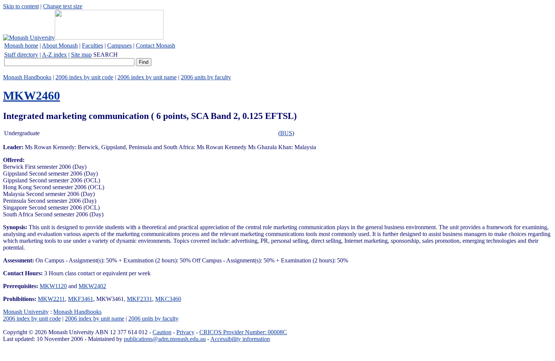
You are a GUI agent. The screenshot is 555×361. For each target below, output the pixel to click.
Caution (162, 332)
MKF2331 (139, 299)
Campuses (119, 45)
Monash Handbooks (27, 77)
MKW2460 (31, 95)
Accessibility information (240, 339)
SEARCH (105, 54)
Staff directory (21, 54)
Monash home (21, 45)
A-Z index (54, 54)
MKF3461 (80, 299)
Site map (81, 54)
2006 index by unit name (147, 77)
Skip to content (21, 6)
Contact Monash (155, 45)
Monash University (26, 312)
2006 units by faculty (206, 77)
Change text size (62, 6)
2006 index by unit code (84, 77)
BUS (286, 133)
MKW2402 (92, 286)
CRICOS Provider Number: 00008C (243, 332)
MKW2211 (51, 299)
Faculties (92, 45)
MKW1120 (53, 286)
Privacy (185, 332)
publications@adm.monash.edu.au (165, 339)
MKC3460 (168, 299)
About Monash (60, 45)
